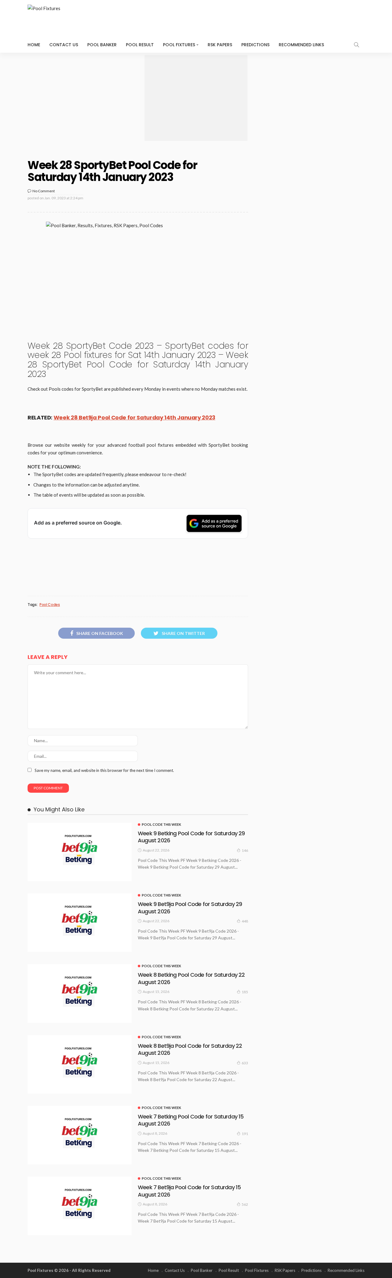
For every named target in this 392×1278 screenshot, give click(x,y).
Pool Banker (102, 45)
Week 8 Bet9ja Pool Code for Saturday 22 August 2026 (190, 1049)
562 (245, 1204)
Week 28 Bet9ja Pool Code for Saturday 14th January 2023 (134, 417)
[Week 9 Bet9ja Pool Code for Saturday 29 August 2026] (80, 922)
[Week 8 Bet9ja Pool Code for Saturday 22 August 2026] (80, 1064)
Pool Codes (50, 604)
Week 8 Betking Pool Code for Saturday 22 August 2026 (191, 978)
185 (245, 992)
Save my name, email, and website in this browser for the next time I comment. (104, 770)
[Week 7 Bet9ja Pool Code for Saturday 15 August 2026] (80, 1206)
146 (245, 850)
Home (34, 45)
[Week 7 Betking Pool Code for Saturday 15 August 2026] (80, 1135)
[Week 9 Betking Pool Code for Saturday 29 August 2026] (80, 852)
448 (245, 921)
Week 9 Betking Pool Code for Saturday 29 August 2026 (191, 836)
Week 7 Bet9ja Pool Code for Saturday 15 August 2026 (189, 1190)
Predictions (255, 45)
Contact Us (63, 45)
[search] (356, 45)
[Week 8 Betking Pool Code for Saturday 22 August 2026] (80, 993)
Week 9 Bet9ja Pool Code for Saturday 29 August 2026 (190, 907)
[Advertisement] (196, 98)
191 (245, 1133)
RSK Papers (220, 45)
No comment (43, 191)
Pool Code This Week (161, 824)
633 (245, 1063)
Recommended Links (301, 45)
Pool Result (140, 45)
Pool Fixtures (179, 45)
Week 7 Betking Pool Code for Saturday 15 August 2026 (191, 1120)
